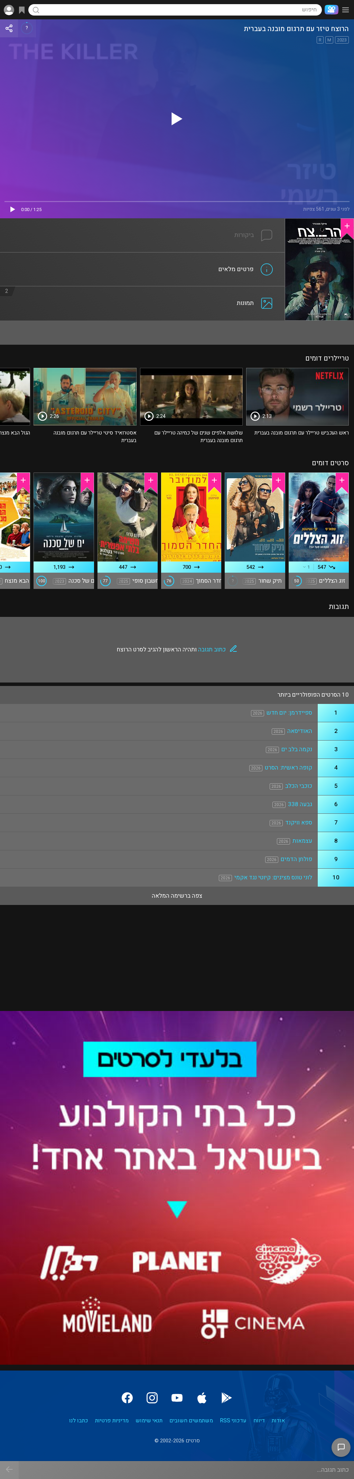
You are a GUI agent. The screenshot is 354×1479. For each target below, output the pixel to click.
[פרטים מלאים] (142, 256)
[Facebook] (127, 1398)
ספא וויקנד (298, 822)
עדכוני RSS (233, 1420)
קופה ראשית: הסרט (288, 767)
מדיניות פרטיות (112, 1420)
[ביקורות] (142, 222)
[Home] (330, 10)
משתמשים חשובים (191, 1420)
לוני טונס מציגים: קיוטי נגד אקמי (273, 877)
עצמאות (302, 841)
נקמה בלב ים (296, 749)
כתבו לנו (78, 1420)
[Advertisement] (177, 332)
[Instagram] (152, 1398)
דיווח (259, 1420)
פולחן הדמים (296, 859)
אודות (278, 1420)
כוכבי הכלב (298, 786)
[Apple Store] (202, 1398)
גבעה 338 (300, 804)
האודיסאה (299, 731)
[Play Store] (227, 1398)
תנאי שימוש (149, 1420)
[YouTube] (177, 1398)
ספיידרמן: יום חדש (289, 712)
